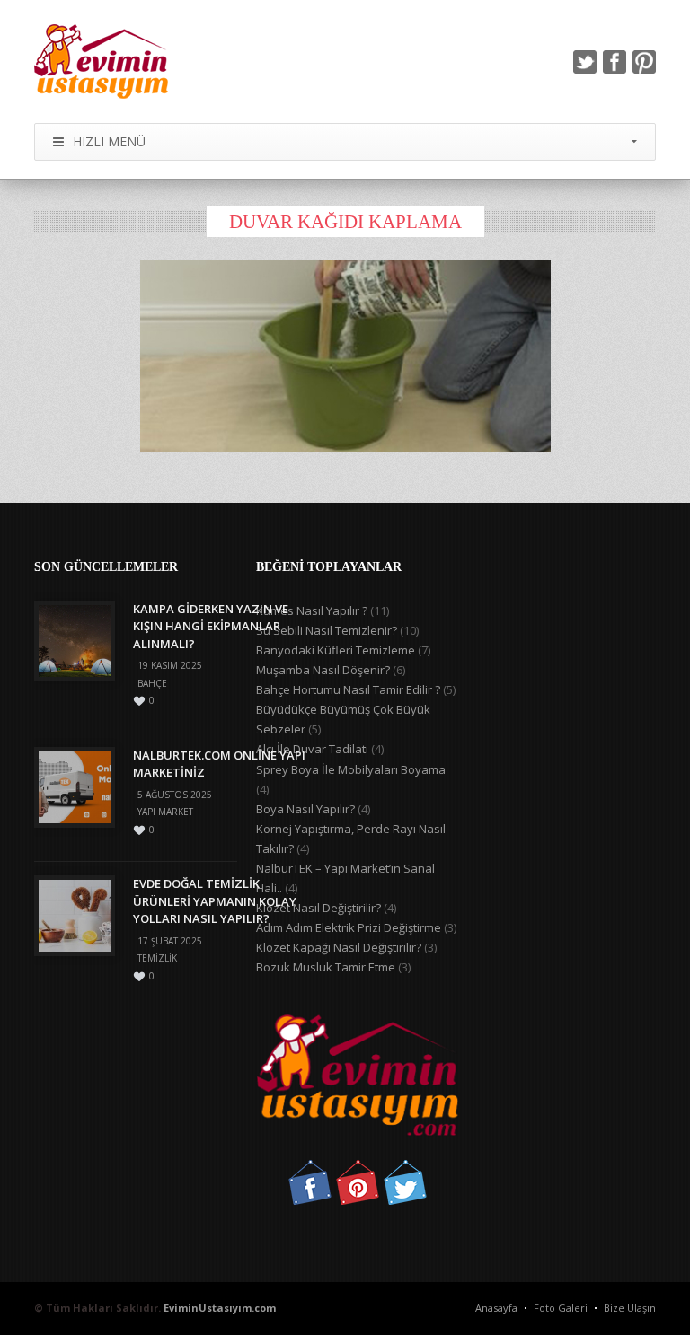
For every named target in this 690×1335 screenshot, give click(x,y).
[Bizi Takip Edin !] (310, 1200)
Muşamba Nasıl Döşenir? (323, 670)
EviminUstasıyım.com (220, 1307)
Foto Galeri (561, 1307)
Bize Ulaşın (630, 1307)
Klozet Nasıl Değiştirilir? (318, 908)
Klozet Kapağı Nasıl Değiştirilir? (338, 947)
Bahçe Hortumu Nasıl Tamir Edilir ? (348, 689)
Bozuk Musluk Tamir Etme (325, 967)
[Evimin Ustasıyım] (101, 61)
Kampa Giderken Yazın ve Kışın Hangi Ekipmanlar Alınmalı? (210, 626)
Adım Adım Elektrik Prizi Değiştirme (348, 927)
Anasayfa (496, 1307)
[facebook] (614, 62)
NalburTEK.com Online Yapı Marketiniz (219, 764)
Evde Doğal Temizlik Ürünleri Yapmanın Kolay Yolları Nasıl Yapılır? (214, 901)
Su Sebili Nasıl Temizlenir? (326, 630)
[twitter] (585, 62)
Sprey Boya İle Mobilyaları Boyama (351, 769)
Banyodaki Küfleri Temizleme (335, 650)
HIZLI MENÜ (109, 141)
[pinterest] (644, 62)
